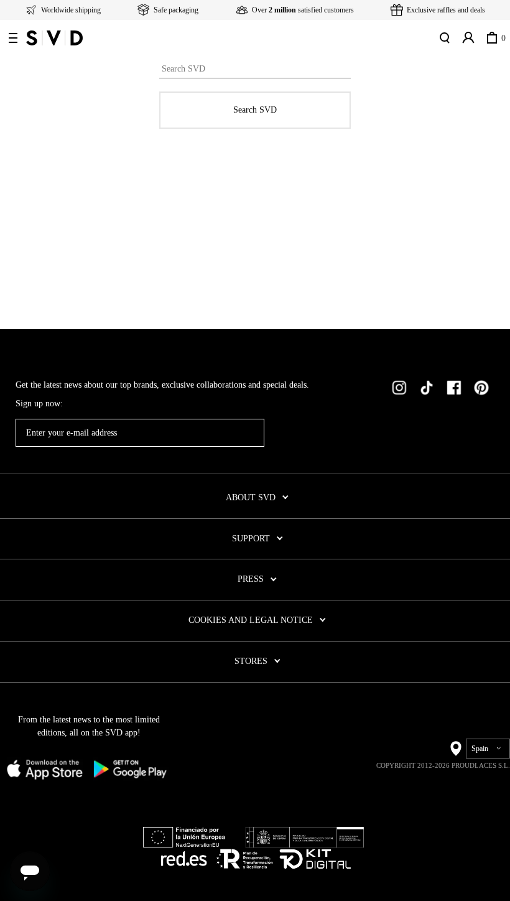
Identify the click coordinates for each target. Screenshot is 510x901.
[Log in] (467, 38)
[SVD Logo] (54, 37)
